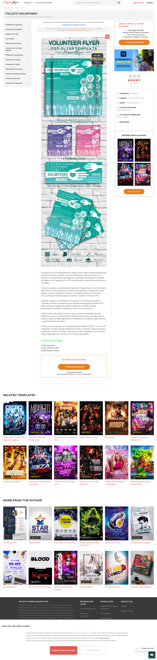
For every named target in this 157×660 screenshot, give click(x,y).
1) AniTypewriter (48, 345)
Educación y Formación (64, 543)
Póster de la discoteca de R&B (65, 438)
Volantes (134, 93)
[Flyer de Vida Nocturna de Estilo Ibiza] (125, 174)
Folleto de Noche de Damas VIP (139, 438)
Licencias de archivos (88, 609)
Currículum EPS (10, 543)
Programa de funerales (140, 543)
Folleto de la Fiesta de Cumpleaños (114, 483)
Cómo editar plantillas (43, 3)
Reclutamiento (9, 587)
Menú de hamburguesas (141, 587)
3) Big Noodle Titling (50, 351)
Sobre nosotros (106, 618)
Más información (124, 110)
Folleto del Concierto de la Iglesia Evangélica (14, 438)
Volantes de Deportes (14, 83)
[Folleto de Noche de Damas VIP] (143, 174)
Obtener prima (134, 192)
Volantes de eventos (13, 43)
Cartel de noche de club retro (64, 483)
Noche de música (112, 543)
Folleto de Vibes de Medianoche (37, 438)
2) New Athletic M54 (50, 348)
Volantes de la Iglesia (14, 29)
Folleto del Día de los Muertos (63, 588)
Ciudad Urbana (86, 587)
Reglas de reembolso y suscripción (109, 607)
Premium (139, 3)
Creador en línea (127, 611)
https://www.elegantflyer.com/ (82, 633)
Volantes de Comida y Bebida (14, 49)
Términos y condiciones (84, 615)
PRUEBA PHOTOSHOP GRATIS (74, 25)
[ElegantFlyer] (11, 3)
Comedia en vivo (112, 587)
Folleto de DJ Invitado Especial (89, 483)
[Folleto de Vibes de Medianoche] (125, 150)
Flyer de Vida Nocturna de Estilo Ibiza (40, 483)
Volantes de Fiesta (13, 64)
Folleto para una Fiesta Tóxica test (89, 544)
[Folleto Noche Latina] (143, 150)
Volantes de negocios (14, 25)
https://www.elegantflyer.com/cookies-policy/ (40, 640)
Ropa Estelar (34, 543)
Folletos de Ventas (13, 78)
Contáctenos (105, 613)
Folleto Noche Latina (89, 437)
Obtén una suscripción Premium (80, 30)
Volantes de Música (13, 60)
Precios (124, 606)
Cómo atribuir (123, 117)
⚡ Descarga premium (74, 367)
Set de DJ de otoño (11, 482)
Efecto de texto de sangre (40, 587)
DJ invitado (110, 437)
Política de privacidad (108, 640)
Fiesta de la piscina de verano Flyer (140, 483)
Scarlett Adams (133, 103)
